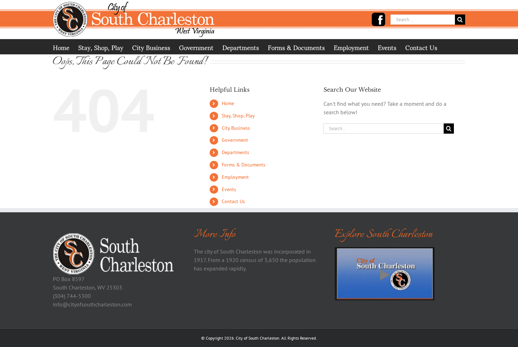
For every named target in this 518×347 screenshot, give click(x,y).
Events (229, 189)
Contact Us (233, 201)
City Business (236, 128)
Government (235, 140)
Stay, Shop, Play (238, 115)
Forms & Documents (243, 165)
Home (228, 103)
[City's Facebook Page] (378, 19)
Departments (235, 152)
